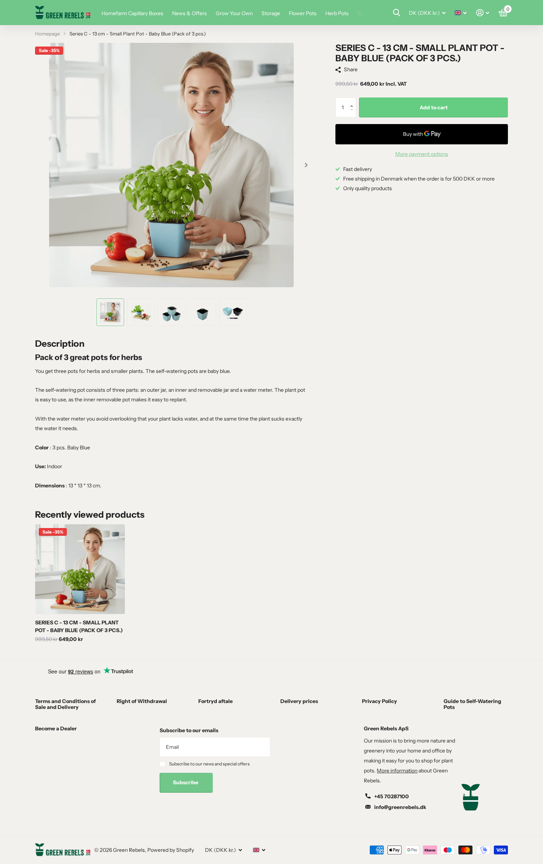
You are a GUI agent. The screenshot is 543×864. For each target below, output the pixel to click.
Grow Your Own (234, 13)
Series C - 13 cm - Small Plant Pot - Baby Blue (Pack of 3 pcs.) (79, 626)
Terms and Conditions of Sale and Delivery (65, 704)
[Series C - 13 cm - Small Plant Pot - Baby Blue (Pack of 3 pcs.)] (80, 569)
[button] (353, 100)
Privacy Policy (379, 701)
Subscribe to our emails (189, 730)
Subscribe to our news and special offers (209, 764)
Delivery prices (299, 701)
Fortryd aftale (215, 701)
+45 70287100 (391, 796)
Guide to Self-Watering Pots (472, 704)
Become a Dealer (56, 728)
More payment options (421, 154)
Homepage (47, 34)
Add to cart (434, 107)
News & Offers (189, 13)
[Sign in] (482, 12)
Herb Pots (337, 13)
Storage (271, 13)
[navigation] (110, 312)
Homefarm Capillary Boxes (132, 13)
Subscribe (186, 782)
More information (397, 770)
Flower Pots (303, 13)
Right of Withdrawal (142, 701)
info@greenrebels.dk (400, 807)
